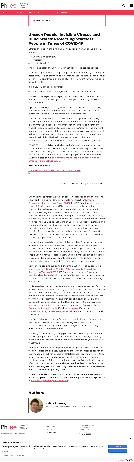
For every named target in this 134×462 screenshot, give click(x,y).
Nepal (69, 311)
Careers (49, 429)
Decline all (117, 451)
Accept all (118, 446)
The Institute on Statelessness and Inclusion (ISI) (54, 170)
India (54, 308)
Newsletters (50, 426)
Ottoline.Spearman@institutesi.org (50, 380)
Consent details (8, 455)
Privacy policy (21, 455)
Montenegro (58, 311)
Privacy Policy (51, 432)
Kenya (75, 308)
